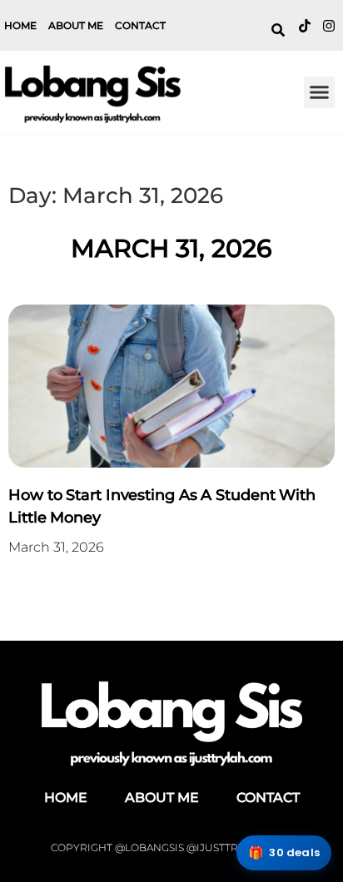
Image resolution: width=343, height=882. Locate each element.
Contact (140, 25)
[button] (320, 92)
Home (20, 25)
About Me (75, 25)
